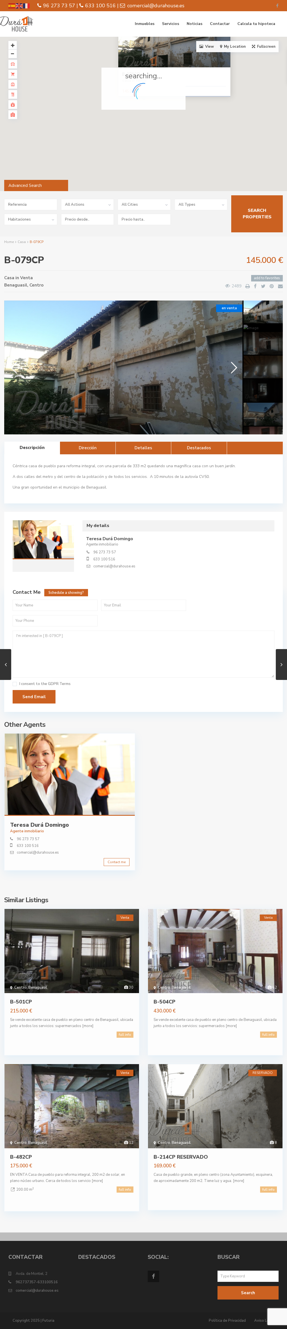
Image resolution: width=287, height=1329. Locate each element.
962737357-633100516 (37, 1282)
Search (248, 1293)
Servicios (170, 23)
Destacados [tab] (199, 448)
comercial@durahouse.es (114, 566)
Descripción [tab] (32, 447)
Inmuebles (144, 23)
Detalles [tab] (143, 448)
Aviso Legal (264, 1320)
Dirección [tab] (88, 448)
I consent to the (45, 684)
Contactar (220, 23)
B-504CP (164, 1001)
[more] (87, 1025)
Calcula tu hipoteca (256, 23)
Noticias (194, 23)
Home (9, 242)
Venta (26, 278)
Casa (22, 242)
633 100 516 (104, 559)
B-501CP (21, 1001)
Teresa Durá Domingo (43, 540)
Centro (36, 285)
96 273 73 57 (104, 552)
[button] (155, 117)
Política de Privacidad (227, 1320)
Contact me (117, 862)
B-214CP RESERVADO (181, 1157)
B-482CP (21, 1157)
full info (125, 1034)
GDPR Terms (59, 683)
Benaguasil (15, 285)
